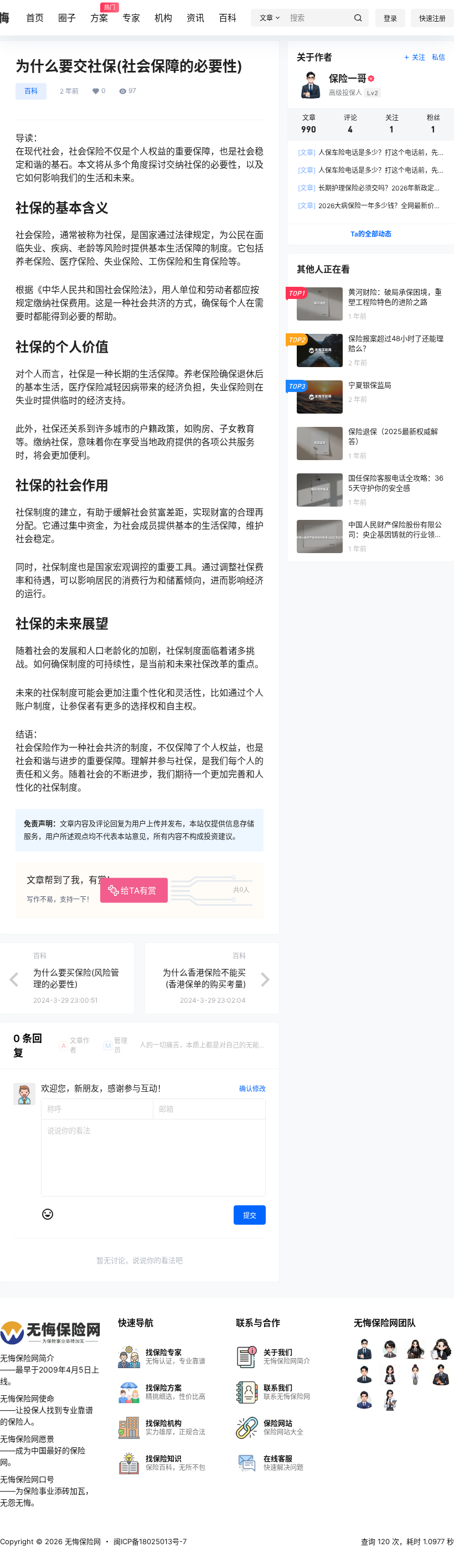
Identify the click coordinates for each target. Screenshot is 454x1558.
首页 (35, 17)
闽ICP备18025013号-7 (150, 1541)
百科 (227, 17)
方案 (99, 14)
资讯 (195, 17)
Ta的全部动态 (370, 234)
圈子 (67, 17)
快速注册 (432, 18)
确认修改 (252, 1089)
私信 (438, 57)
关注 (418, 57)
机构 (163, 17)
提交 (249, 1215)
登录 (390, 18)
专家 (131, 17)
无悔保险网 (82, 1541)
